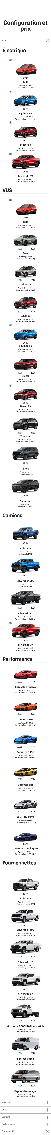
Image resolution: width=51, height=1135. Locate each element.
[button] (25, 40)
